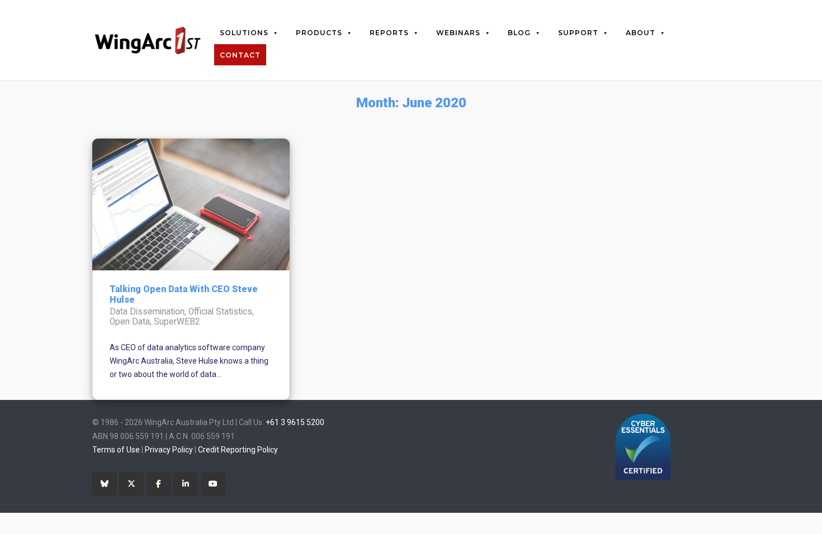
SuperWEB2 (177, 322)
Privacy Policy (169, 449)
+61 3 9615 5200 (295, 422)
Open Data (130, 322)
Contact (240, 55)
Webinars (458, 32)
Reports (389, 32)
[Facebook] (159, 483)
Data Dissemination (147, 312)
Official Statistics (220, 312)
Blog (519, 32)
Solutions (244, 32)
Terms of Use (116, 449)
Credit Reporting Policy (238, 449)
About (640, 32)
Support (578, 32)
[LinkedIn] (185, 483)
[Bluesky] (104, 483)
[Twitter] (131, 483)
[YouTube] (213, 483)
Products (319, 32)
